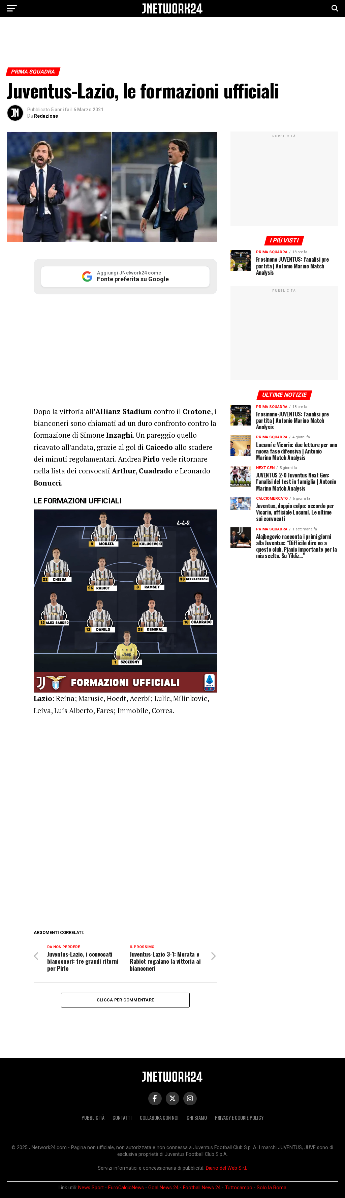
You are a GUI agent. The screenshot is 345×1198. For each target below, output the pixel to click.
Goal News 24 (163, 1188)
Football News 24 (202, 1188)
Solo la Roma (271, 1188)
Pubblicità (93, 1117)
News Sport (91, 1188)
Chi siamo (197, 1117)
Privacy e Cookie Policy (239, 1117)
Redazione (46, 116)
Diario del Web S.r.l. (226, 1168)
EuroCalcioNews (126, 1188)
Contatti (122, 1117)
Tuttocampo (238, 1188)
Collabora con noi (159, 1117)
